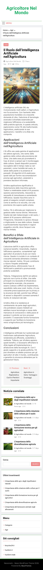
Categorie (8, 525)
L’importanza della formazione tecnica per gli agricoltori (25, 427)
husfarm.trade (10, 555)
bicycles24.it (9, 546)
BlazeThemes (26, 566)
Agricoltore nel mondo (21, 10)
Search (35, 464)
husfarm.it (9, 550)
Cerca (5, 460)
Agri (6, 45)
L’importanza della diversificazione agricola (21, 502)
